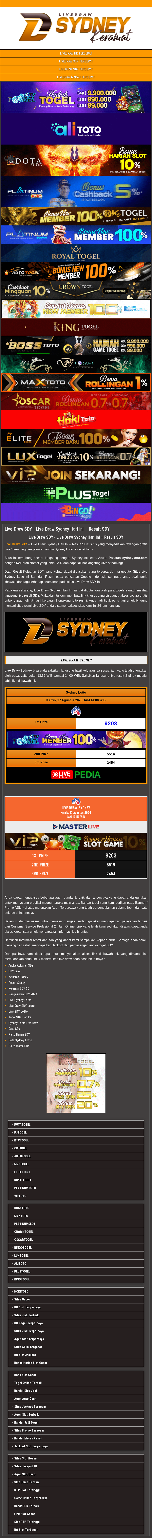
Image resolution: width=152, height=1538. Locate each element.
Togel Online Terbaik (28, 1383)
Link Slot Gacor (24, 1514)
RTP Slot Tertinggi (27, 1490)
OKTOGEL (20, 1148)
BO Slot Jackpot (25, 1355)
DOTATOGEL (22, 1124)
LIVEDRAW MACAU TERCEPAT (76, 77)
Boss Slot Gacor (25, 1375)
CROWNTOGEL (23, 1232)
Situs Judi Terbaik (26, 1315)
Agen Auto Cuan (25, 1399)
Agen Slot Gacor (25, 1474)
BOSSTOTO (21, 1208)
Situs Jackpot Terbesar (30, 1407)
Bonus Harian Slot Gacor (30, 1363)
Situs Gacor (22, 1299)
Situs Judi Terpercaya (29, 1331)
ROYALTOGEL (23, 1180)
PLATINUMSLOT (24, 1224)
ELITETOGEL (22, 1172)
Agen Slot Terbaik (26, 1414)
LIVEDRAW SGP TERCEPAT (76, 61)
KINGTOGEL (22, 1279)
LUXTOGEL (21, 1255)
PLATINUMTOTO (25, 1188)
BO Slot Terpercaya (27, 1307)
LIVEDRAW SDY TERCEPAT (76, 69)
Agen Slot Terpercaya (29, 1339)
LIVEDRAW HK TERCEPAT (76, 53)
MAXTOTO (21, 1216)
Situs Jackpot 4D (25, 1466)
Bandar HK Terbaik (26, 1506)
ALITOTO (20, 1263)
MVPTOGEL (21, 1164)
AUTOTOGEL (22, 1156)
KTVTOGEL (21, 1140)
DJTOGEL (20, 1132)
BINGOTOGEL (23, 1248)
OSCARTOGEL (23, 1240)
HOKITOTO (21, 1291)
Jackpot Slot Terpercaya (31, 1446)
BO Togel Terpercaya (28, 1323)
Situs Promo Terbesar (29, 1430)
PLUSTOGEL (22, 1271)
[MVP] (76, 1083)
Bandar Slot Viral (25, 1391)
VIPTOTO (20, 1196)
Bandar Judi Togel (26, 1422)
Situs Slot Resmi (25, 1458)
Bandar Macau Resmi (28, 1438)
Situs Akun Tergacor (28, 1347)
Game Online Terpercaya (31, 1498)
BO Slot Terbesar (26, 1530)
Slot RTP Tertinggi (27, 1522)
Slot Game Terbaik (26, 1482)
